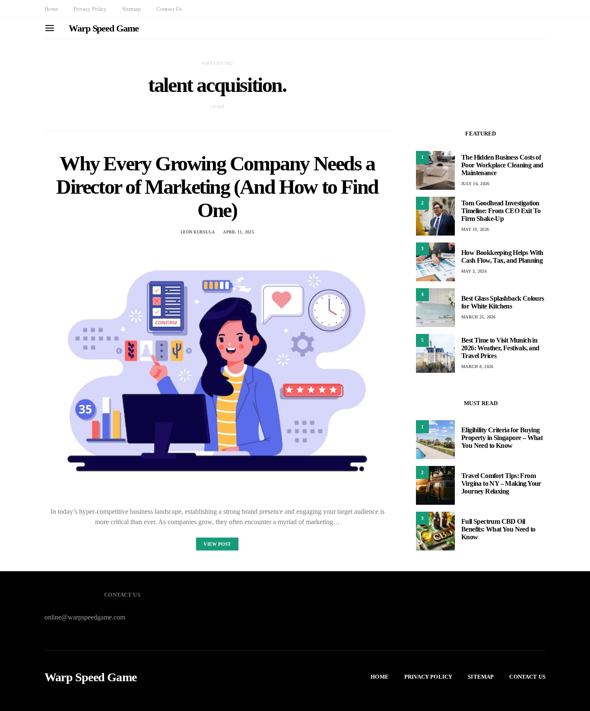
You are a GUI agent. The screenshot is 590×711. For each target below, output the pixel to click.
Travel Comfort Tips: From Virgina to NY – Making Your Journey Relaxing (501, 483)
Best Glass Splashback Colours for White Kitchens (502, 302)
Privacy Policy (90, 9)
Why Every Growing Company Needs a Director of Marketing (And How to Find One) (217, 186)
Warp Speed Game (104, 28)
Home (51, 9)
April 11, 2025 (238, 232)
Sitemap (131, 9)
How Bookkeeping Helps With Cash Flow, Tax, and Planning (502, 256)
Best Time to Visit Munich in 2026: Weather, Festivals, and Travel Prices (500, 348)
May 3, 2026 (474, 271)
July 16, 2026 (475, 183)
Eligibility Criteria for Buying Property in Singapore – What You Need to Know (501, 437)
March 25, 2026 (478, 317)
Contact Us (168, 9)
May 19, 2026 (475, 229)
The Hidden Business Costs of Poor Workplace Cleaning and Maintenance (502, 165)
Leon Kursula (198, 232)
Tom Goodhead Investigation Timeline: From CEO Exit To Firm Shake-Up (500, 210)
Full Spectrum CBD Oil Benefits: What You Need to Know (498, 529)
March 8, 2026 (477, 366)
